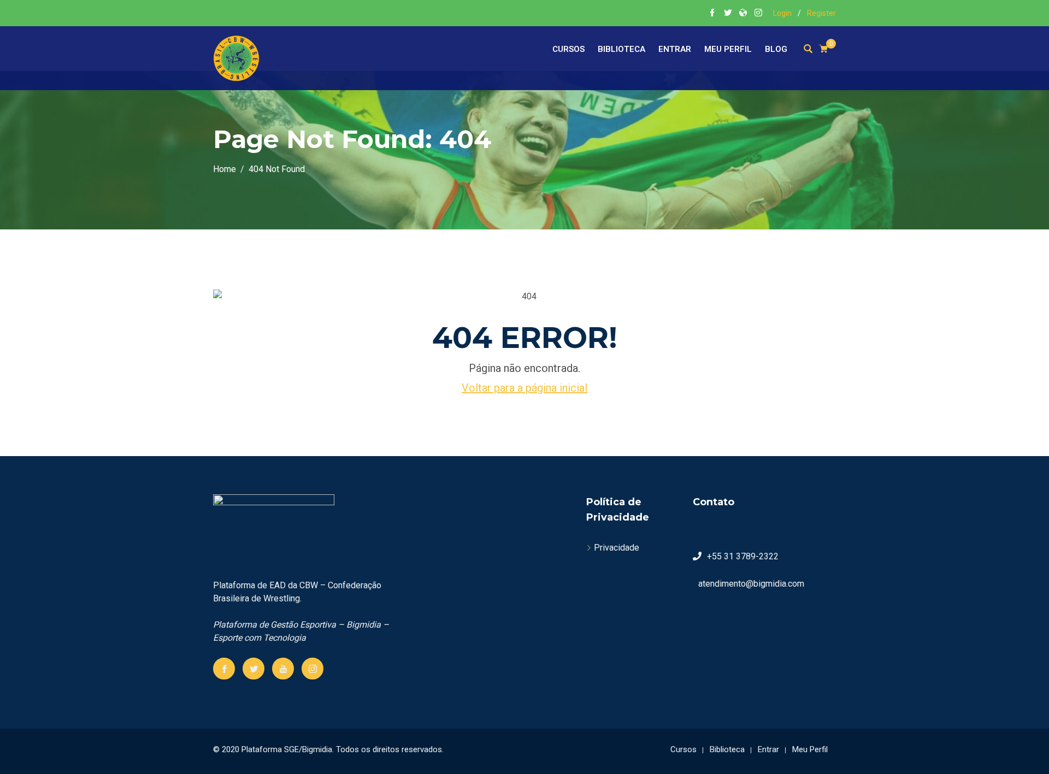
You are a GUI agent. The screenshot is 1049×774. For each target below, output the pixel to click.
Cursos (568, 49)
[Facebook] (224, 669)
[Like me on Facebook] (712, 13)
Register (821, 13)
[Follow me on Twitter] (728, 13)
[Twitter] (253, 669)
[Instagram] (312, 669)
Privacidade (616, 547)
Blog (776, 49)
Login (782, 13)
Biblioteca (621, 49)
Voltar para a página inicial (524, 387)
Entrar (674, 49)
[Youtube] (283, 669)
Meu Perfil (728, 49)
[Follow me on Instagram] (758, 13)
